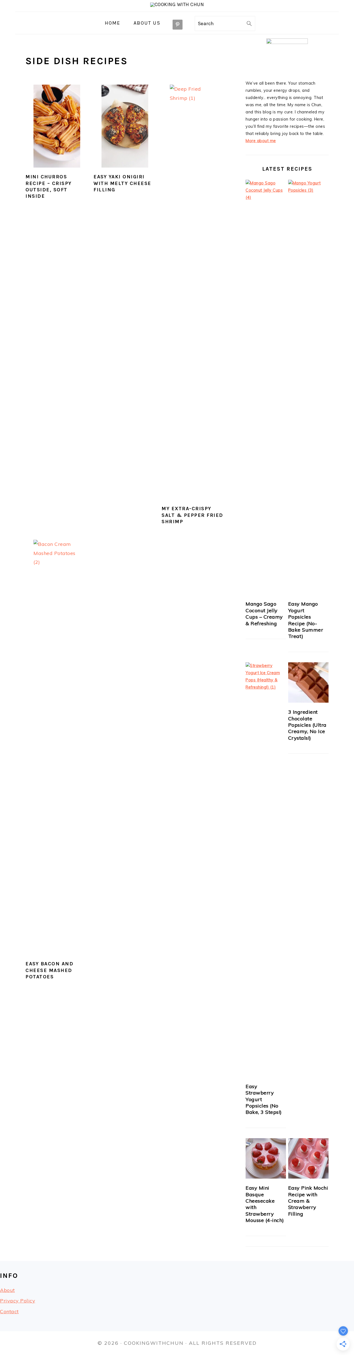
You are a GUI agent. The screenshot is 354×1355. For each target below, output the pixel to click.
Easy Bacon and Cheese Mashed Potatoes (49, 970)
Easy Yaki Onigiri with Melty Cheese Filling (122, 183)
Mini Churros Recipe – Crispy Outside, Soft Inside (48, 186)
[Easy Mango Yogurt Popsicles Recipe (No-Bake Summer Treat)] (308, 387)
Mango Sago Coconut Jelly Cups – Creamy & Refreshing (264, 613)
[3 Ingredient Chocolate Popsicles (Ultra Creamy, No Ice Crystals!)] (308, 682)
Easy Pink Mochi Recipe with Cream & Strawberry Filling (308, 1201)
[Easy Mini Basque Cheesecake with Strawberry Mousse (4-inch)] (266, 1158)
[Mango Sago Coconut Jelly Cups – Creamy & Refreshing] (266, 387)
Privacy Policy (17, 1300)
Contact (9, 1311)
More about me (261, 140)
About (7, 1290)
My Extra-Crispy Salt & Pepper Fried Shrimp (192, 515)
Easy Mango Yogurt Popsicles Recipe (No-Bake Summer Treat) (305, 620)
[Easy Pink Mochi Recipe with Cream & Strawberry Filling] (308, 1158)
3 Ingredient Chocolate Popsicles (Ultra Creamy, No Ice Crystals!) (307, 725)
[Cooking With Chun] (177, 4)
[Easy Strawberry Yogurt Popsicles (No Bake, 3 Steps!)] (266, 869)
